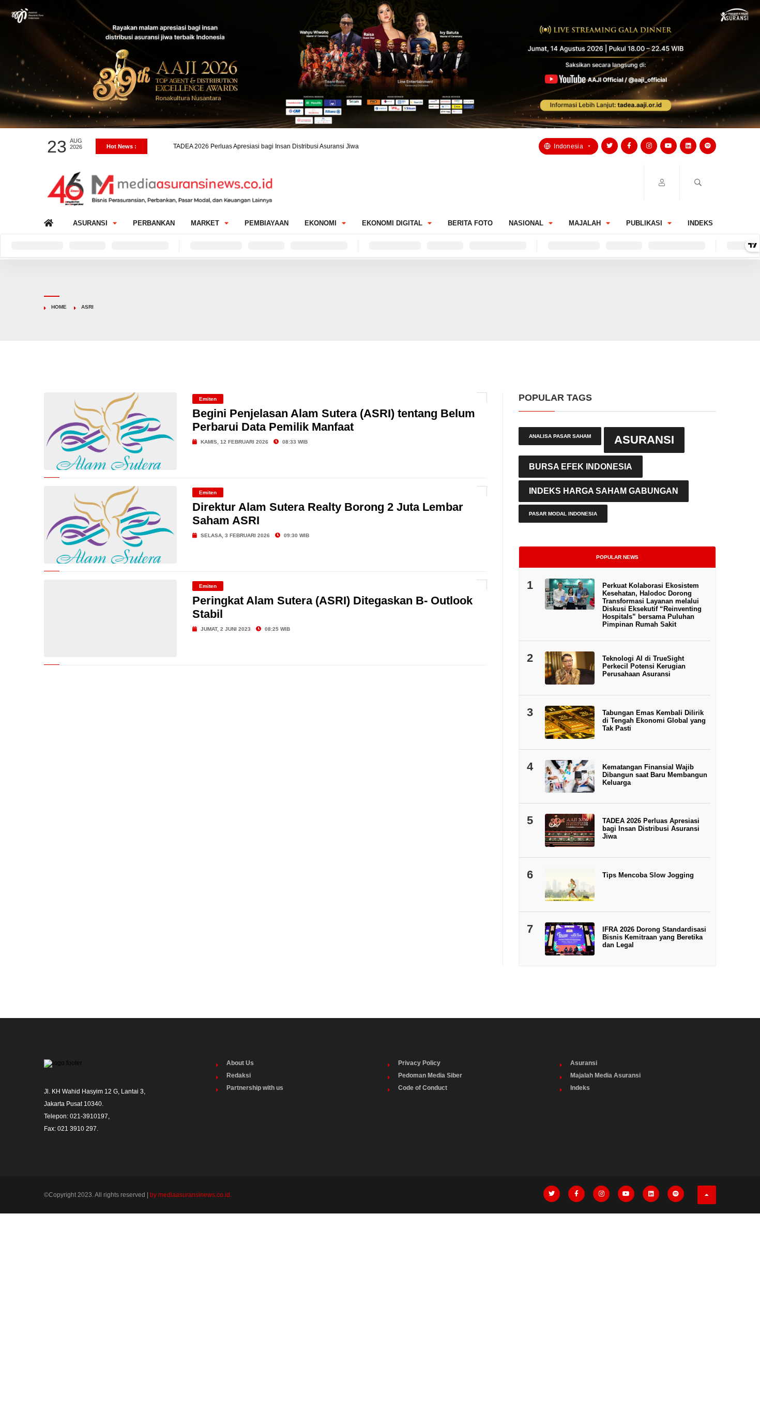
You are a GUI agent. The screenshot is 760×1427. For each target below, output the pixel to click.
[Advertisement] (380, 1298)
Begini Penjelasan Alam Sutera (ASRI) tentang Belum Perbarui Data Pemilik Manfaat (333, 420)
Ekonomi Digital (392, 223)
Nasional (526, 223)
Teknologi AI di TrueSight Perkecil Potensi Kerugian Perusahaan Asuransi (644, 666)
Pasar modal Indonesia (563, 514)
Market (205, 223)
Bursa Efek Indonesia (580, 466)
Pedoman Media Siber (430, 1075)
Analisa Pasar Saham (560, 436)
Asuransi (90, 223)
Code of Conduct (422, 1087)
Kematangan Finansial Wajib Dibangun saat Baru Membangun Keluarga (654, 774)
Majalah (585, 223)
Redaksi (238, 1075)
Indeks (700, 223)
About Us (240, 1063)
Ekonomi (321, 223)
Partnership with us (254, 1087)
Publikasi (644, 223)
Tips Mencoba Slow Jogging (648, 875)
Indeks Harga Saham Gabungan (603, 491)
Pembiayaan (266, 223)
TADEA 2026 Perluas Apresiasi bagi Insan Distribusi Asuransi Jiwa (266, 146)
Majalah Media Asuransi (605, 1075)
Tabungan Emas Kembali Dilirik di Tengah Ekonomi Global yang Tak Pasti (654, 720)
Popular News (617, 557)
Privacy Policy (419, 1063)
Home (50, 220)
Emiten (208, 399)
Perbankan (154, 223)
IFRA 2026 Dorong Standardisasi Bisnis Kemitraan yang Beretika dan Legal (654, 937)
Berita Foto (470, 223)
